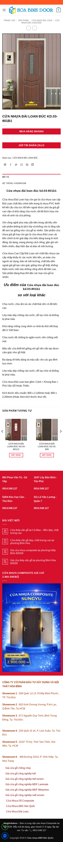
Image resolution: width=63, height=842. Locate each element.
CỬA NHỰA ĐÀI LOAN (42, 20)
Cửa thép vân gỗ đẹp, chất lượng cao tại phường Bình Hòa (32, 542)
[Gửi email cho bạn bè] (21, 164)
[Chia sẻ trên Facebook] (10, 164)
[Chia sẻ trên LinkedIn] (32, 164)
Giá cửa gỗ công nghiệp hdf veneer (25, 779)
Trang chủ (9, 20)
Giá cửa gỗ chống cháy (18, 768)
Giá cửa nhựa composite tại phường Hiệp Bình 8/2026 (33, 552)
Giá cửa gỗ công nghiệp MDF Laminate (27, 784)
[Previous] (2, 437)
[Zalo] (5, 836)
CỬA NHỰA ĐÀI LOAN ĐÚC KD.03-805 (47, 446)
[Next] (60, 437)
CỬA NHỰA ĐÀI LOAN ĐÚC (40, 21)
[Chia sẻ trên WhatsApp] (5, 164)
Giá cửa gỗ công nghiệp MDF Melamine (27, 789)
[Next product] (28, 28)
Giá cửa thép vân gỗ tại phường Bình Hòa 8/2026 (33, 562)
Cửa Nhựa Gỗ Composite (20, 800)
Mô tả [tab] (5, 177)
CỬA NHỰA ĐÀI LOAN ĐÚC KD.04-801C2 (16, 446)
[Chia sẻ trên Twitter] (16, 164)
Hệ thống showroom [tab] (14, 183)
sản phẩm (23, 20)
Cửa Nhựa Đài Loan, (17, 811)
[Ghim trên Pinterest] (27, 164)
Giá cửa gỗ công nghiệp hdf (21, 773)
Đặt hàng (16, 455)
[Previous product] (34, 28)
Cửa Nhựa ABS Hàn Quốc (20, 806)
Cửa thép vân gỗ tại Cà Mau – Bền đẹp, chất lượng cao (34, 531)
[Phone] (5, 827)
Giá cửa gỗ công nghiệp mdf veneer (25, 795)
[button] (4, 10)
